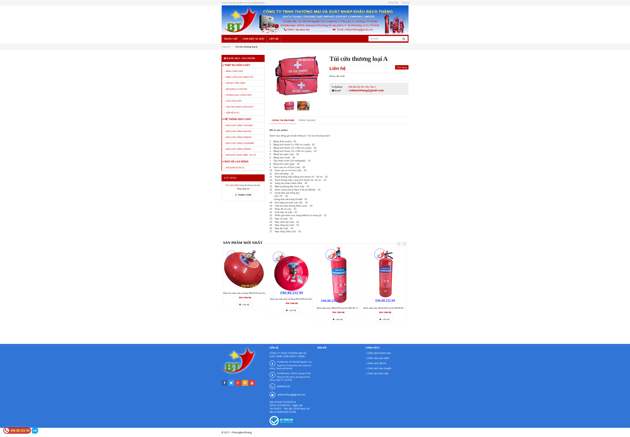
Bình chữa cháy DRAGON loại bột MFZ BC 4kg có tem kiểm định (346, 308)
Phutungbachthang (398, 432)
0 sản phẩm (234, 185)
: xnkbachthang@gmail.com (365, 90)
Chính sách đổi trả (376, 363)
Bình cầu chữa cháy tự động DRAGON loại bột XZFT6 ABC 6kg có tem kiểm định (259, 293)
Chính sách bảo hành (378, 358)
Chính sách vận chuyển (379, 368)
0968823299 (283, 386)
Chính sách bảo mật (377, 373)
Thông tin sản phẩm (283, 120)
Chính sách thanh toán (379, 353)
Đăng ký (405, 2)
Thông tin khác (307, 120)
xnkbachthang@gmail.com (291, 394)
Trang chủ (225, 46)
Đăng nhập (393, 2)
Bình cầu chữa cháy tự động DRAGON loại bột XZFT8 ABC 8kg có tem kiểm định (306, 299)
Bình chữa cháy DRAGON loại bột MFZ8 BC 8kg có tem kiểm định (394, 308)
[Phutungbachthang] (315, 19)
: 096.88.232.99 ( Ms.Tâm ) (361, 87)
